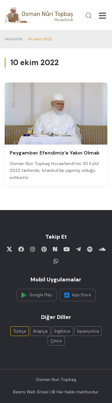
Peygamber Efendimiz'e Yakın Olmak (55, 153)
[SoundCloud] (102, 249)
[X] (9, 249)
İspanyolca (88, 331)
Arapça (40, 331)
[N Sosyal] (55, 249)
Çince (56, 340)
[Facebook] (21, 249)
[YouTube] (66, 249)
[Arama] (89, 15)
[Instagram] (32, 249)
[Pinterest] (44, 249)
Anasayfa (14, 39)
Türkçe (19, 331)
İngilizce (62, 331)
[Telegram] (78, 249)
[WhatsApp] (56, 261)
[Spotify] (89, 249)
